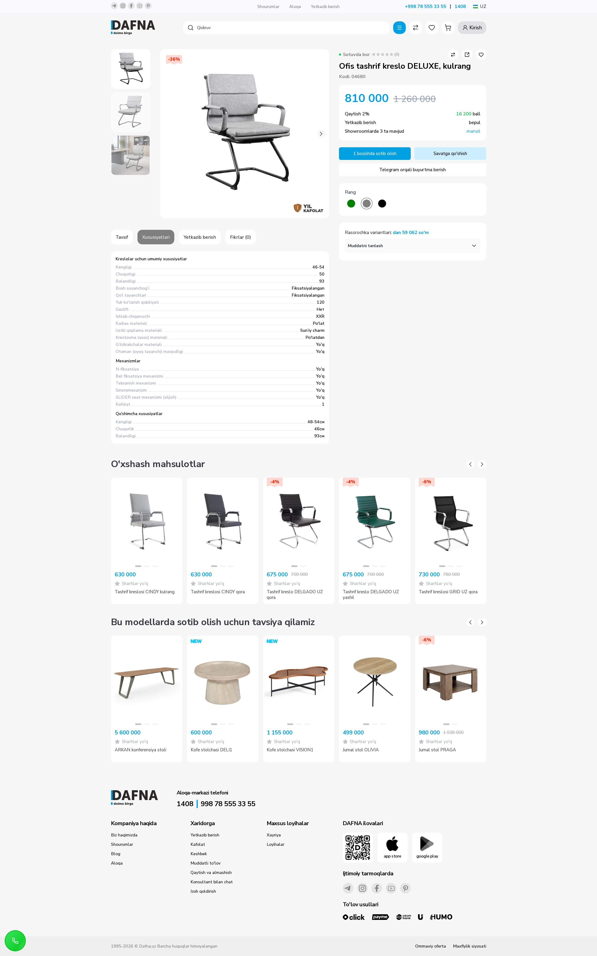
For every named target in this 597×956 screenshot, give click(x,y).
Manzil (473, 131)
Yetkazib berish (325, 6)
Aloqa (295, 6)
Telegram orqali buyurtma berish (412, 170)
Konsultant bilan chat (211, 882)
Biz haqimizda (124, 835)
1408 (460, 6)
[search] (286, 27)
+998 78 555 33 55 (425, 6)
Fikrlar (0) (240, 237)
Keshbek (198, 854)
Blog (115, 854)
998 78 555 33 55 (228, 804)
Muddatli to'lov (205, 863)
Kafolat (197, 844)
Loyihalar (275, 844)
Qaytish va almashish (211, 872)
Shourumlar (268, 6)
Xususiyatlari (156, 237)
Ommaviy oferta (430, 946)
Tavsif (122, 237)
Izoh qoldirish (203, 891)
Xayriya (274, 835)
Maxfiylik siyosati (469, 946)
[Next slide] (321, 134)
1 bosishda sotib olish (374, 154)
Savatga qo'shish (450, 154)
